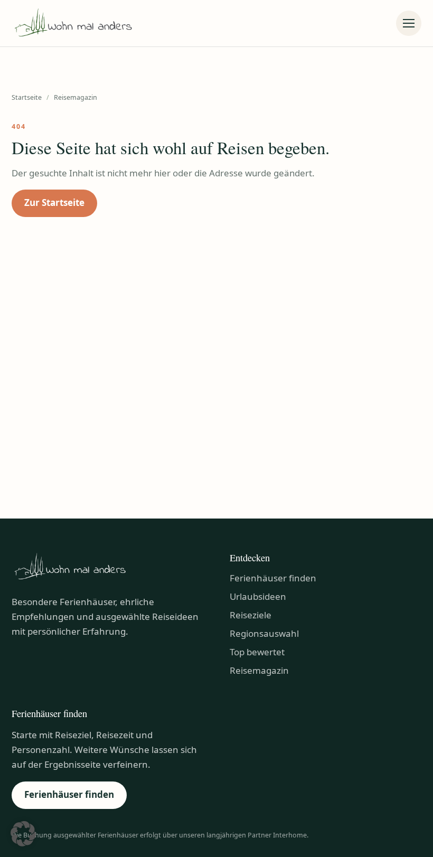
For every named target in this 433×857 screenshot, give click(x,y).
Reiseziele (250, 615)
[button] (23, 834)
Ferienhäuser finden (273, 578)
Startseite (27, 97)
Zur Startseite (54, 202)
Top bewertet (257, 652)
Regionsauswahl (264, 633)
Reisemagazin (259, 670)
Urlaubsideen (258, 596)
